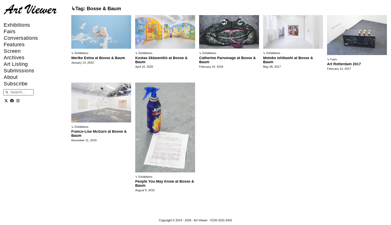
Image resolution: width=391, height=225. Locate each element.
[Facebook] (12, 101)
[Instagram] (18, 101)
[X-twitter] (6, 101)
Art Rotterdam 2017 (344, 64)
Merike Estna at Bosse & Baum (98, 58)
